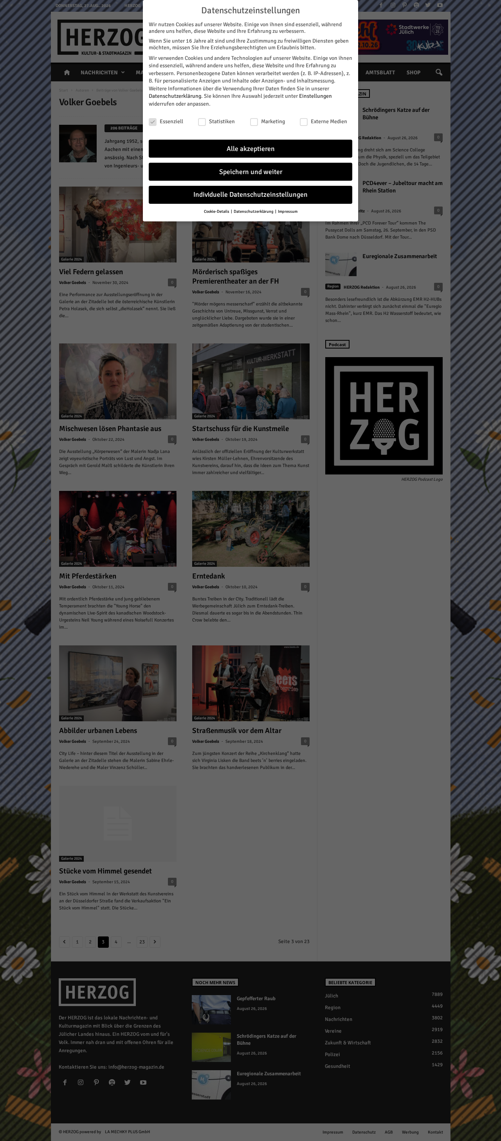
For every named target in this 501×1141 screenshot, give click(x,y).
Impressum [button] (287, 211)
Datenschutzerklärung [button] (254, 211)
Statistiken (222, 121)
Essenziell (171, 121)
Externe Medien (329, 121)
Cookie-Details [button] (217, 211)
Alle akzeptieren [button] (251, 149)
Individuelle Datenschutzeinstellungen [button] (250, 194)
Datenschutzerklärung (175, 96)
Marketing (273, 121)
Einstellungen (315, 96)
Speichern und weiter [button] (250, 172)
